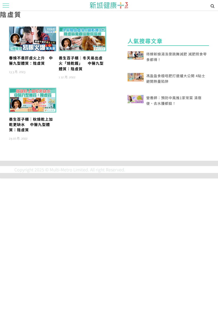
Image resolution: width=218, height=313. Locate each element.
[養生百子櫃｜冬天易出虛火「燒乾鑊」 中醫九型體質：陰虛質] (82, 38)
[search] (213, 5)
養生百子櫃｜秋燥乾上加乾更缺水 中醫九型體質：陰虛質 (31, 124)
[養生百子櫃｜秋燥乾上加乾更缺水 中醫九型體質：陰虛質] (32, 99)
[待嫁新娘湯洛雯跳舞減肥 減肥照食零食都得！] (136, 54)
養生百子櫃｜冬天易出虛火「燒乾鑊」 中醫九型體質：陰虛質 (81, 63)
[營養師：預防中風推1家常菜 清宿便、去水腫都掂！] (136, 98)
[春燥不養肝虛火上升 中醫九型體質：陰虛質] (32, 38)
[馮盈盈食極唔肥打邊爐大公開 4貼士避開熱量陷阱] (136, 76)
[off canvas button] (6, 5)
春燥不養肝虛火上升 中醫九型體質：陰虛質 (31, 60)
